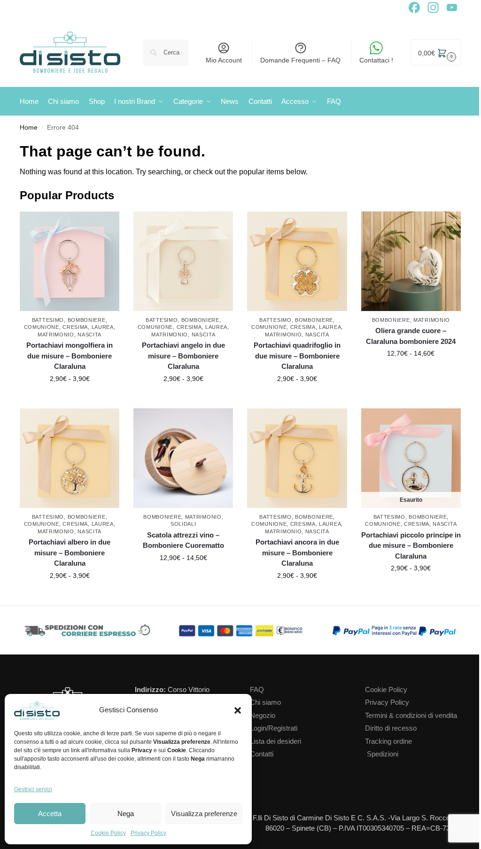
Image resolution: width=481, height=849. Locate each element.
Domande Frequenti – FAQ (300, 60)
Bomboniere (87, 320)
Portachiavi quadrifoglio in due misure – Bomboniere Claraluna (297, 355)
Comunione (41, 327)
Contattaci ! (376, 60)
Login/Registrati (273, 728)
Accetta (50, 814)
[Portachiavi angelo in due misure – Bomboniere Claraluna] (183, 261)
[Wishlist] (115, 225)
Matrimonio (56, 334)
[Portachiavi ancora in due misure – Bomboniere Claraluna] (297, 458)
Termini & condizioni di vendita (411, 715)
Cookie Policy (108, 833)
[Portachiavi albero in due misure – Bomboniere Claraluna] (69, 458)
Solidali (183, 524)
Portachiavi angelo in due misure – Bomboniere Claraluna (183, 355)
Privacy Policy (148, 833)
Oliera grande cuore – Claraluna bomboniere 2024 (411, 336)
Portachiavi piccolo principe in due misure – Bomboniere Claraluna (411, 545)
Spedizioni (382, 754)
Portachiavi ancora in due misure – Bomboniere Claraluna (297, 552)
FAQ (257, 689)
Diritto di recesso (391, 728)
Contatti (261, 754)
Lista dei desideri (275, 741)
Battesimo (48, 320)
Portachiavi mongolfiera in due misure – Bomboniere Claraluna (69, 355)
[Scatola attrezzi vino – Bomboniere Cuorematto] (183, 458)
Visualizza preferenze (204, 814)
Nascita (89, 334)
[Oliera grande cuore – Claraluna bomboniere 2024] (411, 261)
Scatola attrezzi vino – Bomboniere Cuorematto (183, 540)
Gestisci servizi (33, 789)
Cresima (75, 327)
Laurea (103, 327)
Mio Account (224, 60)
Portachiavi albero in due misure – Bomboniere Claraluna (69, 552)
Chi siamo (265, 702)
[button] (237, 710)
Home (29, 127)
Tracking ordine (388, 741)
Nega (125, 814)
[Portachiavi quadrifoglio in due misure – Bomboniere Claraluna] (297, 261)
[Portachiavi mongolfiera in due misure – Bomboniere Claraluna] (69, 261)
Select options (70, 399)
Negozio (262, 715)
